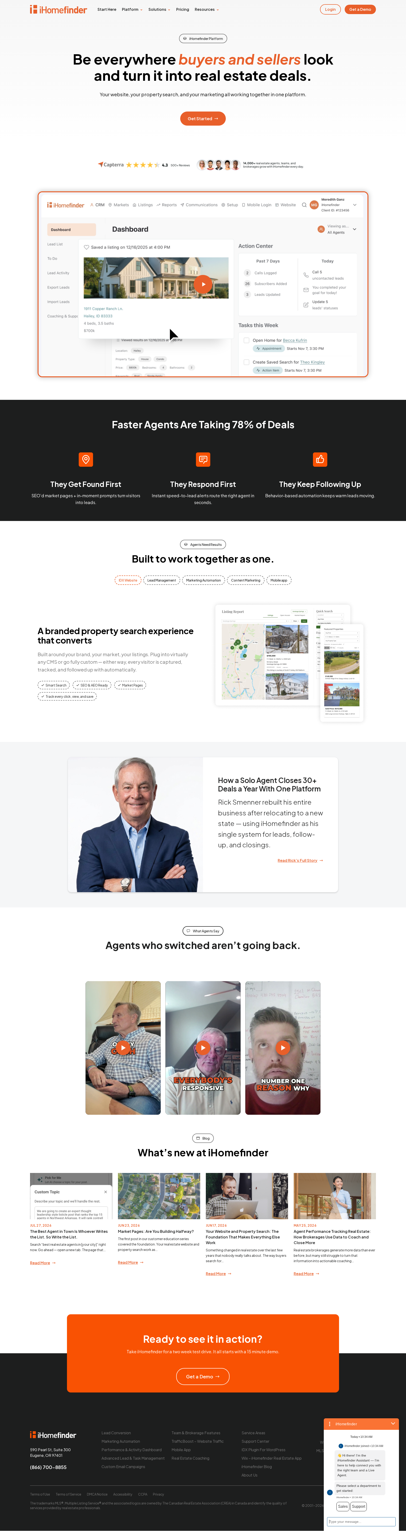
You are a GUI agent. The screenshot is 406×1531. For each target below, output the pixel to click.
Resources (205, 9)
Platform (130, 9)
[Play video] (203, 284)
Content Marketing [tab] (245, 580)
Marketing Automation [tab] (203, 580)
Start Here (107, 9)
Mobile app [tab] (279, 580)
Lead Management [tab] (162, 580)
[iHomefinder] (59, 9)
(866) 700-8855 (48, 1467)
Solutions (157, 9)
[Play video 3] (282, 1048)
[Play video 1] (123, 1048)
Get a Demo (360, 9)
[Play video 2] (203, 1048)
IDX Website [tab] (128, 580)
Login (330, 9)
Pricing (182, 9)
